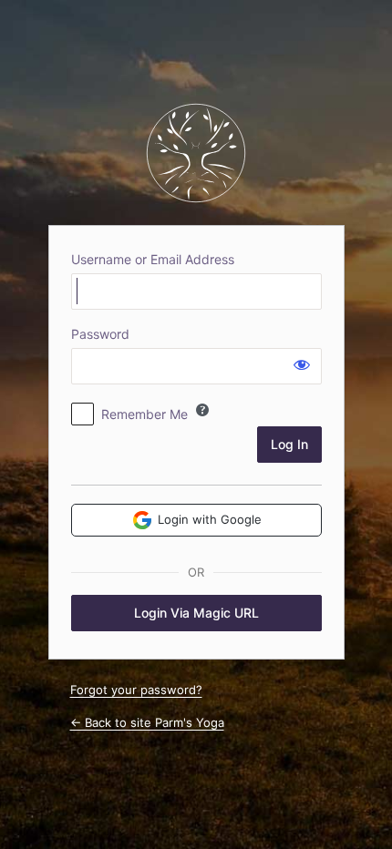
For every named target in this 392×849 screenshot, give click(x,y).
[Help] (202, 410)
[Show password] (302, 364)
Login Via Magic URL (196, 612)
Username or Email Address (152, 259)
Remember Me (144, 414)
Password (100, 334)
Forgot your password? (136, 689)
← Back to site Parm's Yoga (147, 722)
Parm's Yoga (196, 153)
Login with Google (210, 519)
